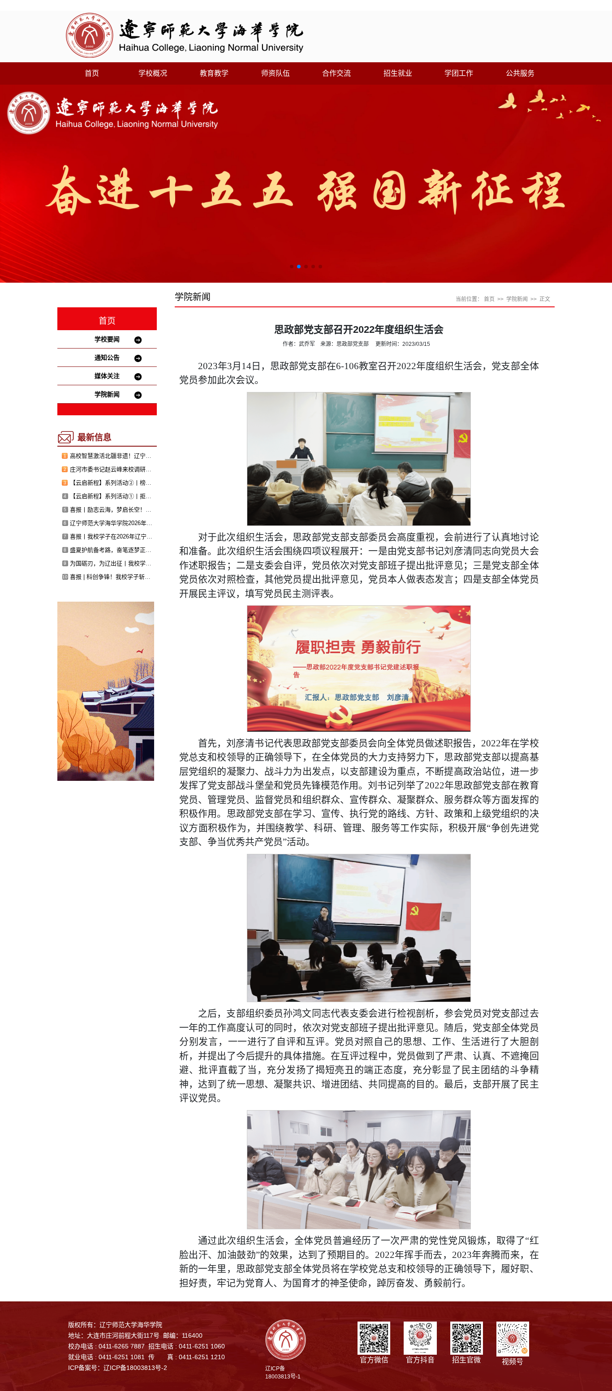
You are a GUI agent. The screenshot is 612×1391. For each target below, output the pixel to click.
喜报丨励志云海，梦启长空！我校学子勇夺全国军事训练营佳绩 (151, 509)
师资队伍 (275, 73)
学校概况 (152, 73)
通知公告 (107, 357)
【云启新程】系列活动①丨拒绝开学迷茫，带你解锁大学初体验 (151, 496)
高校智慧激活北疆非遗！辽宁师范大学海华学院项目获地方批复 (151, 455)
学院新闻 (107, 394)
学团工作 (458, 73)
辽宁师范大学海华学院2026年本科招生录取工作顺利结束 (143, 523)
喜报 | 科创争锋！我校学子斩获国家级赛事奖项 (130, 576)
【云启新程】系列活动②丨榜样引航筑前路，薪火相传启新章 (148, 482)
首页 (92, 73)
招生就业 (398, 73)
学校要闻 (107, 339)
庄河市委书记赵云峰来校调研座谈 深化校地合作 (132, 469)
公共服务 (520, 73)
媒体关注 (107, 375)
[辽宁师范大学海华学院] (184, 35)
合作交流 (336, 73)
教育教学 (214, 73)
